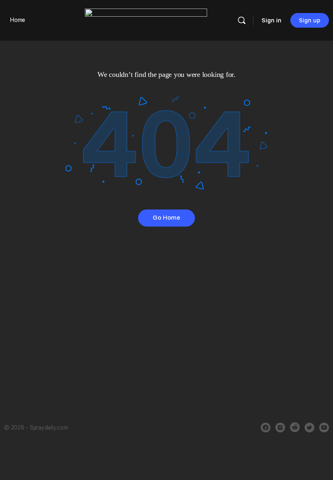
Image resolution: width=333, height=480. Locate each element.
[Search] (242, 20)
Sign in (271, 20)
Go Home (166, 217)
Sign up (309, 20)
